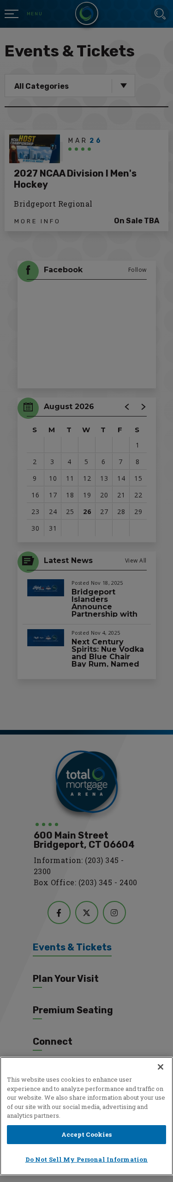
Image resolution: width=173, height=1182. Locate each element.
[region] (86, 1116)
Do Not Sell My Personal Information (86, 1159)
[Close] (160, 1067)
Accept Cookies (86, 1134)
